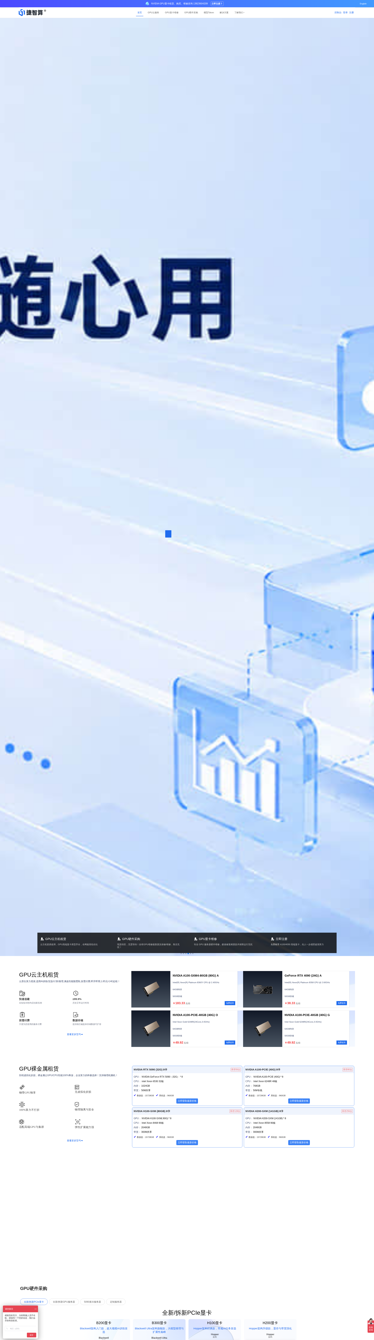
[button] (181, 953)
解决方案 (224, 12)
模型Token (209, 12)
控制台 (338, 12)
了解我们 (238, 12)
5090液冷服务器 (92, 1302)
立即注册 (216, 3)
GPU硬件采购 (191, 12)
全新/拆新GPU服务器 (64, 1302)
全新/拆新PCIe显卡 (34, 1302)
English (363, 3)
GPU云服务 (153, 12)
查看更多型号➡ (75, 1034)
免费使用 (230, 1003)
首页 (139, 12)
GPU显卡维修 (172, 12)
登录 (345, 12)
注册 (351, 12)
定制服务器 (116, 1302)
